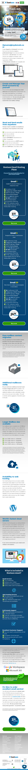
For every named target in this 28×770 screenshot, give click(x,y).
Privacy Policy (6, 750)
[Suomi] (16, 3)
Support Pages (18, 737)
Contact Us (5, 747)
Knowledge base (18, 747)
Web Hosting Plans (7, 737)
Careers (16, 742)
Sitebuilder (5, 741)
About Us (5, 746)
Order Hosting (18, 738)
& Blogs (19, 740)
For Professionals (7, 742)
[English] (18, 3)
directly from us (12, 663)
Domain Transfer (6, 740)
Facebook (17, 748)
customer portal (16, 696)
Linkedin (16, 750)
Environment (17, 741)
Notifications (18, 746)
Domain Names (6, 738)
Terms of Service (6, 748)
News (16, 740)
